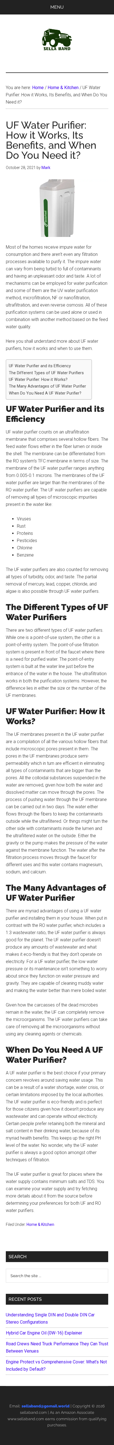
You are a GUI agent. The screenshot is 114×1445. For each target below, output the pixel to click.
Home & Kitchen (40, 1224)
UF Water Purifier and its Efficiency (40, 366)
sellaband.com (33, 1412)
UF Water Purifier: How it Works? (38, 379)
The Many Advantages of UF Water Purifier (47, 386)
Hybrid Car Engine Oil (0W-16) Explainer (44, 1333)
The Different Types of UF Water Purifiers (46, 373)
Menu (57, 7)
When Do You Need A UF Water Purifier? (45, 393)
